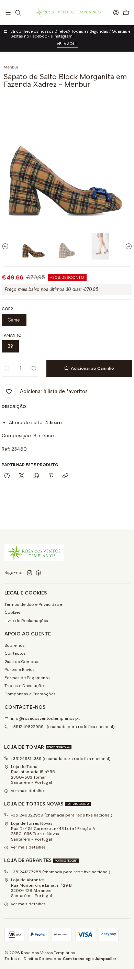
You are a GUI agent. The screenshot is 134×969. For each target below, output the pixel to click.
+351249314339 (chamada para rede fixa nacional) (61, 758)
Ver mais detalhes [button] (28, 790)
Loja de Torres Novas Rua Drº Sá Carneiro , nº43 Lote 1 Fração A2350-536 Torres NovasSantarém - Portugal (53, 831)
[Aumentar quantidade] (34, 368)
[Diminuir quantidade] (7, 368)
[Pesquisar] (17, 12)
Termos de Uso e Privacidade (33, 604)
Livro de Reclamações (26, 620)
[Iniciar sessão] (115, 12)
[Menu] (8, 12)
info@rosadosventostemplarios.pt (45, 718)
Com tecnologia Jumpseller (89, 958)
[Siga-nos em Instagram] (29, 573)
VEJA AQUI (67, 43)
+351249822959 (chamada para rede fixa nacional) (63, 726)
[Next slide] (127, 246)
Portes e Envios (19, 669)
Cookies (12, 612)
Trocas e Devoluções (25, 685)
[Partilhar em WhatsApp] (36, 476)
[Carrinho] (125, 12)
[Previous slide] (7, 246)
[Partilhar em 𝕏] (21, 476)
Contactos (15, 653)
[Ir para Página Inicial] (67, 12)
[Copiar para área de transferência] (65, 476)
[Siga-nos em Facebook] (38, 573)
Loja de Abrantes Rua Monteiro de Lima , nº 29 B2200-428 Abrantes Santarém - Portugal (41, 887)
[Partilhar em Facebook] (7, 476)
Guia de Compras (22, 661)
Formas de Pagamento (27, 678)
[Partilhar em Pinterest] (51, 476)
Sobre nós (14, 645)
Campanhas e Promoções (30, 694)
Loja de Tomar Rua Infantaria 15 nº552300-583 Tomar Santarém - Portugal (33, 774)
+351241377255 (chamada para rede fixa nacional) (60, 872)
